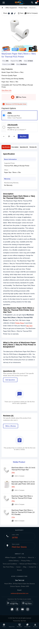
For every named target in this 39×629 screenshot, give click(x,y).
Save (20, 13)
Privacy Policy (25, 560)
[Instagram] (28, 609)
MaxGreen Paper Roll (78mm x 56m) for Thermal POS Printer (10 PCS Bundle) (23, 512)
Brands (19, 570)
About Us (31, 557)
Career (18, 567)
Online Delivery (14, 560)
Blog (24, 567)
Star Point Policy (8, 567)
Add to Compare (31, 13)
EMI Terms (21, 557)
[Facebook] (17, 609)
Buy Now (23, 136)
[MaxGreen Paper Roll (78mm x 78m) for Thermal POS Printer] (19, 30)
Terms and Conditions (10, 564)
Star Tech (29, 326)
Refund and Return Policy (28, 564)
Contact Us (32, 567)
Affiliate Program (10, 557)
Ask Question (10, 380)
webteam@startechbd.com (19, 593)
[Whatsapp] (12, 609)
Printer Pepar (19, 323)
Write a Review (10, 426)
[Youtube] (22, 609)
